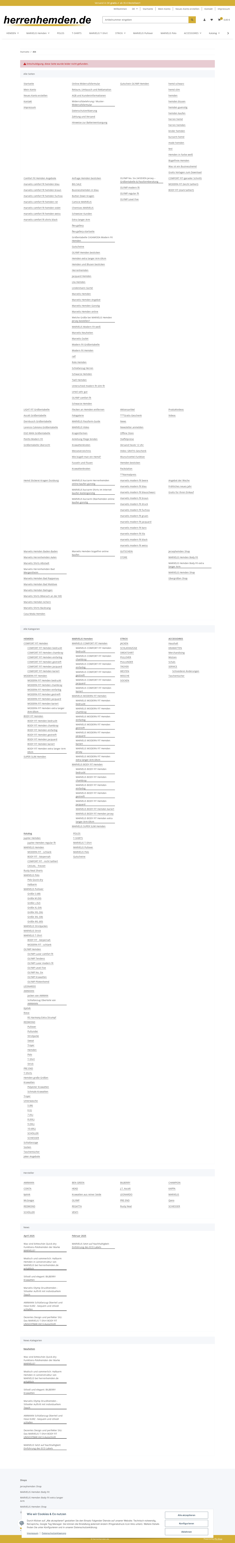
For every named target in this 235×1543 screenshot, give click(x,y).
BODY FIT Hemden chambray (42, 725)
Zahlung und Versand (83, 116)
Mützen (172, 657)
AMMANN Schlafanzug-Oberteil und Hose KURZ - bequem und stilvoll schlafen (43, 1306)
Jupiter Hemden (32, 838)
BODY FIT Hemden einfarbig (42, 730)
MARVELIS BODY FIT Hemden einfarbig (91, 786)
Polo (29, 1054)
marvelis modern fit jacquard (135, 521)
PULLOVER (125, 657)
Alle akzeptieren (186, 1515)
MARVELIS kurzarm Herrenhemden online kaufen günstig (90, 482)
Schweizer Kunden (82, 213)
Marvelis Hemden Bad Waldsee (40, 584)
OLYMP (75, 1200)
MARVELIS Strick (32, 930)
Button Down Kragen (83, 195)
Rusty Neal (126, 1206)
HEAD (75, 1188)
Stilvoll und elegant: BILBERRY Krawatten (40, 1278)
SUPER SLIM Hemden (35, 756)
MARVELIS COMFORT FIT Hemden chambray (93, 657)
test (170, 148)
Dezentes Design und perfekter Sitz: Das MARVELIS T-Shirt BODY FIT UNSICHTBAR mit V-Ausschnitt (43, 1320)
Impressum (32, 1533)
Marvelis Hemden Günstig (86, 305)
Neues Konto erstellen (187, 8)
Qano (171, 1200)
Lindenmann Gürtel (82, 287)
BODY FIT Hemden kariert (41, 743)
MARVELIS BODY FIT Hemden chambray (91, 778)
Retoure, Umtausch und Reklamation (91, 89)
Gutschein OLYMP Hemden (134, 83)
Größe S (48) (33, 893)
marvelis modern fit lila (132, 533)
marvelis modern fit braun (134, 498)
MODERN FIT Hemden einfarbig (44, 689)
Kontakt (208, 8)
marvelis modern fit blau (133, 486)
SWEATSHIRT (127, 652)
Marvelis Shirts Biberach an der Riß (43, 596)
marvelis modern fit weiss (134, 545)
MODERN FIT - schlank (39, 851)
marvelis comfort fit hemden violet (42, 207)
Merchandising (176, 652)
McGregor (29, 1200)
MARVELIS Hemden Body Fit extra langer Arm (186, 565)
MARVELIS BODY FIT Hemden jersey (95, 813)
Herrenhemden (80, 270)
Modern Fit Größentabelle (86, 344)
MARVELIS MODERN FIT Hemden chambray (93, 710)
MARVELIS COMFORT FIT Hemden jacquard (93, 681)
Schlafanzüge (31, 1142)
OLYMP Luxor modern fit (40, 963)
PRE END (28, 1068)
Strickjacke (33, 1035)
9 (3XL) (30, 1123)
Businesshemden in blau (85, 190)
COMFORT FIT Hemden (36, 643)
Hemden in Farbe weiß (180, 154)
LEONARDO (30, 986)
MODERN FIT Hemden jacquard (44, 698)
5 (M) (30, 1105)
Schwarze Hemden (82, 374)
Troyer (30, 1045)
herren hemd (175, 119)
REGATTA (77, 1206)
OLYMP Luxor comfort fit (40, 953)
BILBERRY (125, 1182)
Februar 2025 (79, 1235)
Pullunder (32, 1031)
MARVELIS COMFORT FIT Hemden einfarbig (93, 665)
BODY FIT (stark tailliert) (181, 190)
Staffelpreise (127, 439)
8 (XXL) (30, 1119)
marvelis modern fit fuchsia (135, 509)
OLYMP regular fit (129, 193)
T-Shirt (31, 1059)
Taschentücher (176, 675)
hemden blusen (176, 101)
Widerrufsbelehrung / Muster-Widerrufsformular (88, 103)
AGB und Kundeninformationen (89, 95)
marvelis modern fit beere (134, 480)
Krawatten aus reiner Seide (86, 1194)
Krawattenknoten (81, 444)
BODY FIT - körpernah (39, 856)
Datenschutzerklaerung (54, 1533)
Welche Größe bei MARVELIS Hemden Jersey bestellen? (92, 319)
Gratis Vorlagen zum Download (185, 172)
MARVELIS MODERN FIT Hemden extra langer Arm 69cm (93, 758)
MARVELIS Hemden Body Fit (183, 557)
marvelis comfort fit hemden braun (42, 190)
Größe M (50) (34, 898)
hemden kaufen (176, 113)
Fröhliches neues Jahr (180, 486)
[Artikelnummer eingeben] (192, 19)
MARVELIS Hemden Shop (181, 572)
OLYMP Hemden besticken (86, 252)
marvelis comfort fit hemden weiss (42, 213)
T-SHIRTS (78, 838)
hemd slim (174, 89)
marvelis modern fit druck (134, 504)
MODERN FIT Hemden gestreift (43, 694)
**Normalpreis (128, 474)
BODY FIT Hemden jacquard (42, 739)
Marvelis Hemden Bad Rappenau (41, 578)
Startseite (148, 8)
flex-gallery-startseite (83, 231)
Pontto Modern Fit (33, 439)
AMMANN (29, 990)
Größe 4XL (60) (35, 921)
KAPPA (171, 1188)
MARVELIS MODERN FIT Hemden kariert (93, 742)
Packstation (126, 468)
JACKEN (124, 643)
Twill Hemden (79, 379)
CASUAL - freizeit (36, 865)
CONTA (27, 1188)
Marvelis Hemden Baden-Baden (41, 551)
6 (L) (29, 1110)
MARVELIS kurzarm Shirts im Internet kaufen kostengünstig (92, 491)
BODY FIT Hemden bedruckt (42, 720)
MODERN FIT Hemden (35, 675)
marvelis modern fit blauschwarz (137, 492)
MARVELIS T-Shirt (33, 935)
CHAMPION (174, 1182)
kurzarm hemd (176, 136)
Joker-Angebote (32, 1156)
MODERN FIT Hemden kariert (43, 703)
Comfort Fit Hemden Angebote (40, 178)
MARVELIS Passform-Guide (86, 421)
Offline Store (127, 433)
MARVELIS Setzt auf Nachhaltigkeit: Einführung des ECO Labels (90, 1245)
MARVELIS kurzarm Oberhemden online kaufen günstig (93, 500)
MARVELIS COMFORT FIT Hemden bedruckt (93, 649)
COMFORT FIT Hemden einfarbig (44, 657)
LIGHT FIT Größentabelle (37, 409)
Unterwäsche (31, 1100)
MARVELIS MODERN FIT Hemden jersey (93, 750)
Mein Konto (164, 8)
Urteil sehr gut (79, 391)
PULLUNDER (126, 661)
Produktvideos (176, 409)
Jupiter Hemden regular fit (41, 842)
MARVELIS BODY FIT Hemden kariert (95, 808)
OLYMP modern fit (130, 187)
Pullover (31, 1026)
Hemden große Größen (36, 1077)
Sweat (30, 1040)
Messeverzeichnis (81, 450)
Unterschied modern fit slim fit (88, 385)
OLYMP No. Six (35, 972)
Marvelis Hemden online (85, 311)
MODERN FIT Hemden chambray (44, 685)
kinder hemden (176, 130)
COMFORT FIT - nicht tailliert (42, 861)
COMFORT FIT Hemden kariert (43, 671)
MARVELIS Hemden (34, 847)
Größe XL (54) (34, 907)
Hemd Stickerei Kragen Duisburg (41, 480)
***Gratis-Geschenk (131, 415)
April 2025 (29, 1235)
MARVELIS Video (80, 427)
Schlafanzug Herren (82, 368)
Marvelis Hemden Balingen (38, 590)
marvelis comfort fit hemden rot (41, 201)
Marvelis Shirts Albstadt (36, 563)
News (123, 421)
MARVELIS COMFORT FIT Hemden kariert (93, 689)
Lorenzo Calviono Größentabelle (41, 427)
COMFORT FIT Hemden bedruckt (44, 647)
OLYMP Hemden (32, 949)
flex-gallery (78, 225)
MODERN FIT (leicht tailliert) (183, 184)
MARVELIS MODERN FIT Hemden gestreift (93, 726)
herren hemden (176, 125)
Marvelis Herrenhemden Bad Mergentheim (39, 571)
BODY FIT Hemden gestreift (42, 734)
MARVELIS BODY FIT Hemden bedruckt (91, 771)
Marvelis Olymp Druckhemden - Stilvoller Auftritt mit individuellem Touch (42, 1291)
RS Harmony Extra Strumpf (41, 1017)
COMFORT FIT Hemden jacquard (44, 666)
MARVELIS (173, 1194)
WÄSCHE (124, 675)
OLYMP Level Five (129, 199)
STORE (123, 557)
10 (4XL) (31, 1128)
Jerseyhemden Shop (179, 551)
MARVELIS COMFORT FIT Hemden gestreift (93, 673)
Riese (26, 1012)
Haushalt (173, 643)
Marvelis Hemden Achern (37, 601)
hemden (172, 95)
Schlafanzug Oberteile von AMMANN (41, 1002)
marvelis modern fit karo (133, 527)
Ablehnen (186, 1531)
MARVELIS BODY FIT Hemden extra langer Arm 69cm (94, 820)
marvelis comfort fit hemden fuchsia (43, 195)
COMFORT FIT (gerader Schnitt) (185, 178)
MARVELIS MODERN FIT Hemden (89, 695)
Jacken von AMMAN (37, 995)
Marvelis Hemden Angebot (86, 299)
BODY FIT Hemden (33, 716)
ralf (74, 356)
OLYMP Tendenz (36, 958)
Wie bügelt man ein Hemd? (86, 456)
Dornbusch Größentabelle (37, 421)
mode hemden (176, 142)
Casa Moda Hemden (34, 613)
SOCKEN (124, 680)
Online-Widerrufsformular (86, 83)
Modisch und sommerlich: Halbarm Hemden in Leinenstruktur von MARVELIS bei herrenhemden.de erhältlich (43, 1263)
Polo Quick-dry (35, 879)
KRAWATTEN (175, 647)
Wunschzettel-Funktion (132, 456)
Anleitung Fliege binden (85, 439)
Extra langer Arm (81, 219)
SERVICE (172, 666)
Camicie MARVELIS (82, 201)
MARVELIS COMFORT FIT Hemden (89, 643)
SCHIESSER (33, 1137)
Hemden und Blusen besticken (88, 264)
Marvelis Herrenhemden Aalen (40, 557)
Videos (172, 415)
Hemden (32, 1049)
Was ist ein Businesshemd (182, 166)
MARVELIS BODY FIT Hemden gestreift (91, 794)
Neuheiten (29, 1348)
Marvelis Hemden (81, 293)
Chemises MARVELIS (83, 207)
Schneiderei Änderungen (185, 671)
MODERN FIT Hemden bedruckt (44, 680)
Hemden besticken (130, 462)
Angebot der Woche (179, 480)
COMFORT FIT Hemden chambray (45, 652)
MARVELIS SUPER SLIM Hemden (89, 826)
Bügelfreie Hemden (178, 160)
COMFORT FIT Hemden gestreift (44, 661)
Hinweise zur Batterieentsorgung (89, 122)
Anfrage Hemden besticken (86, 178)
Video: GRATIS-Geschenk (133, 450)
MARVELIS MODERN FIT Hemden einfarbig (93, 718)
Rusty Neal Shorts (33, 870)
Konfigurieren (186, 1523)
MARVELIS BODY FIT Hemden (87, 764)
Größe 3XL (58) (35, 916)
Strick (30, 1063)
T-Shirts (28, 1073)
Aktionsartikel (127, 409)
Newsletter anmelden (131, 427)
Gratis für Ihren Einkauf (181, 492)
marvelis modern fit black (133, 539)
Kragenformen (79, 433)
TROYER (124, 666)
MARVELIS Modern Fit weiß (86, 326)
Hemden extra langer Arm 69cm (89, 258)
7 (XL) (30, 1114)
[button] (204, 19)
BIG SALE (76, 184)
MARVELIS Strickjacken (36, 926)
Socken (27, 1147)
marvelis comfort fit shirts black (40, 219)
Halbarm (32, 884)
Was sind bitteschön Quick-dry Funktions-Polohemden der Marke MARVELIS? (42, 1247)
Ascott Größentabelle (35, 415)
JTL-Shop (218, 1539)
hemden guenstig (177, 107)
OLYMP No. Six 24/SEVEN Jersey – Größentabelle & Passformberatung (139, 180)
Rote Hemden (79, 362)
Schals (171, 661)
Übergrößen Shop (178, 578)
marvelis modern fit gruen (134, 515)
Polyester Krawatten (38, 1086)
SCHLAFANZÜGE (128, 647)
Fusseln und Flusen (82, 462)
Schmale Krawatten (37, 1091)
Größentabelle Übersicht (37, 444)
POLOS (76, 833)
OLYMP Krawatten (37, 977)
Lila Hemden (78, 282)
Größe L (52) (33, 902)
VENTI (75, 1212)
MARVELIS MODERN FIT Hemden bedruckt (93, 702)
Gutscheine (78, 246)
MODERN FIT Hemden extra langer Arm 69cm (45, 710)
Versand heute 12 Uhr (132, 444)
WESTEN (124, 671)
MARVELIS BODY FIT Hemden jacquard (91, 802)
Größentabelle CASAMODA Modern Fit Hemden (92, 239)
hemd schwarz (176, 83)
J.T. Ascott (125, 1188)
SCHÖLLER (33, 1133)
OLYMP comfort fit (81, 397)
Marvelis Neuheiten (82, 332)
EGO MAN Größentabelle (37, 433)
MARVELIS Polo (31, 875)
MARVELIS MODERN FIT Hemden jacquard (93, 734)
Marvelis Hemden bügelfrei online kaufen (90, 553)
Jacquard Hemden (81, 276)
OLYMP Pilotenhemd (38, 981)
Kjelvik (27, 1008)
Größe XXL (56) (35, 912)
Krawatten (29, 1082)
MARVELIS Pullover (33, 888)
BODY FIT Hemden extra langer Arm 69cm (46, 750)
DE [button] (133, 8)
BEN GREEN (78, 1182)
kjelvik (27, 1194)
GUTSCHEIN (126, 551)
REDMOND (29, 1022)
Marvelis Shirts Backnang (37, 607)
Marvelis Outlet (80, 338)
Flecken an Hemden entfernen (88, 409)
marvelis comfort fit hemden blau (41, 184)
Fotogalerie (78, 415)
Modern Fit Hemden (82, 350)
